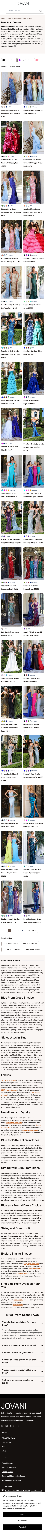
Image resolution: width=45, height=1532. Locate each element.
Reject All (22, 1527)
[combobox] (25, 10)
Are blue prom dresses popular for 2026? (17, 1381)
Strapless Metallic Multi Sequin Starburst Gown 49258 (32, 873)
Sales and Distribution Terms (13, 1476)
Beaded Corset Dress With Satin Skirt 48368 (32, 111)
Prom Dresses (12, 19)
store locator (18, 1300)
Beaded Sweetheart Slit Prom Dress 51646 (9, 825)
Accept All (22, 1514)
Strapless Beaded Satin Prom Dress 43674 (31, 680)
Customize (22, 1521)
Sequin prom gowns (8, 1080)
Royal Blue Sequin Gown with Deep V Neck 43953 (32, 920)
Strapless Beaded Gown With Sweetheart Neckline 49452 (10, 113)
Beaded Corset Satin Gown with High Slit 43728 (33, 825)
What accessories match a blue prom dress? (19, 1371)
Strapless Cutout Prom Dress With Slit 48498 (9, 495)
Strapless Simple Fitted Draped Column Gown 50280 (9, 873)
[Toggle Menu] (3, 11)
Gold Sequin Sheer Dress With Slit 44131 (10, 633)
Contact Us (6, 1442)
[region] (22, 1512)
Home (3, 19)
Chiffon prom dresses (8, 1090)
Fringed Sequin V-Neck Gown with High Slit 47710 (10, 260)
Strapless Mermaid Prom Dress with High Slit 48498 (33, 495)
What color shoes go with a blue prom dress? (19, 1361)
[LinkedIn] (14, 1426)
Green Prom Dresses (32, 949)
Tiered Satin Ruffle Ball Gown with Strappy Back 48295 (10, 163)
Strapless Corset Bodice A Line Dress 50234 (10, 402)
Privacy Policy (7, 1472)
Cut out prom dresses (14, 1123)
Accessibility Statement (11, 1480)
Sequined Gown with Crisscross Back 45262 (9, 587)
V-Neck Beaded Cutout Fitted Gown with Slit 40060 (9, 777)
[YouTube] (2, 1426)
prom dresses (18, 1305)
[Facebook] (6, 1426)
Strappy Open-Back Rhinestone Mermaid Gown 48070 (11, 212)
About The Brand (8, 1438)
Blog (4, 1451)
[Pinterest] (10, 1426)
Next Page (30, 930)
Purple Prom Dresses (27, 60)
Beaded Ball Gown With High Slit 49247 (31, 402)
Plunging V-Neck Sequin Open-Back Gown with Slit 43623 (10, 354)
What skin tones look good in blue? (18, 1352)
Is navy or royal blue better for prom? (19, 1345)
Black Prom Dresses (10, 60)
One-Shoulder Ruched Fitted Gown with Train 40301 (31, 727)
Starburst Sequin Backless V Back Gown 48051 (10, 920)
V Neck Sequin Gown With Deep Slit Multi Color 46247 (11, 541)
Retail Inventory (8, 1463)
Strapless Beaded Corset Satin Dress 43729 (10, 680)
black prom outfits (35, 1269)
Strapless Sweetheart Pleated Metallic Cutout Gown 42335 (9, 727)
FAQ (3, 1446)
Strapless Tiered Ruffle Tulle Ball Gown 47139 (33, 260)
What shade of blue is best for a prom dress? (19, 1323)
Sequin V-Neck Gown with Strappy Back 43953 (32, 633)
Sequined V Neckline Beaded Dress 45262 (31, 587)
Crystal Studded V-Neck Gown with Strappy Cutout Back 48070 (32, 163)
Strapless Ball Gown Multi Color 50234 (32, 352)
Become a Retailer (9, 1467)
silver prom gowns (22, 1273)
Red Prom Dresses (30, 944)
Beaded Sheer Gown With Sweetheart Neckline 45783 (33, 541)
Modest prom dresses (30, 1130)
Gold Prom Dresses (11, 944)
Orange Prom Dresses (12, 949)
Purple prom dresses (31, 1264)
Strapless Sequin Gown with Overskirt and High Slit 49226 (33, 447)
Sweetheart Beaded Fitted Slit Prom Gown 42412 (10, 306)
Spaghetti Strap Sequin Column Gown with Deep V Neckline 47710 (32, 212)
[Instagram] (18, 1426)
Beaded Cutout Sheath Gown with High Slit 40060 (33, 775)
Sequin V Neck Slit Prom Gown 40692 (32, 306)
